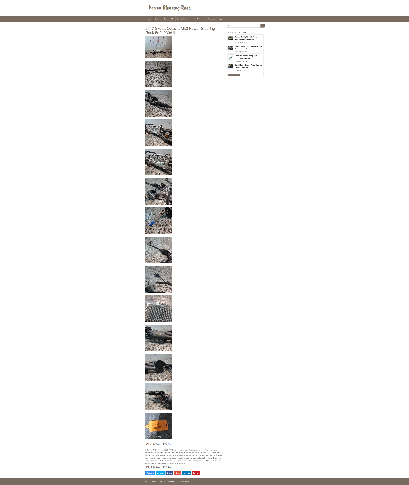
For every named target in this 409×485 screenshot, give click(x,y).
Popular (232, 32)
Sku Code (196, 19)
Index (149, 19)
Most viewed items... (234, 75)
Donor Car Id (168, 19)
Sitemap (154, 481)
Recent (242, 32)
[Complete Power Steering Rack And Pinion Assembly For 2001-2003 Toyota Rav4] (231, 57)
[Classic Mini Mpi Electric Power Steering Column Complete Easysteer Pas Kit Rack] (231, 39)
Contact (162, 481)
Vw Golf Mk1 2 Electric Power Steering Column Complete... (248, 47)
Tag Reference (210, 19)
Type (221, 19)
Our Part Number (183, 19)
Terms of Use (185, 481)
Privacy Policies (173, 481)
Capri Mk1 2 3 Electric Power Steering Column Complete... (248, 66)
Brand (157, 19)
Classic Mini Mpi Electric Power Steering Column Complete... (246, 38)
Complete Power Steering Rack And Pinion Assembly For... (248, 57)
